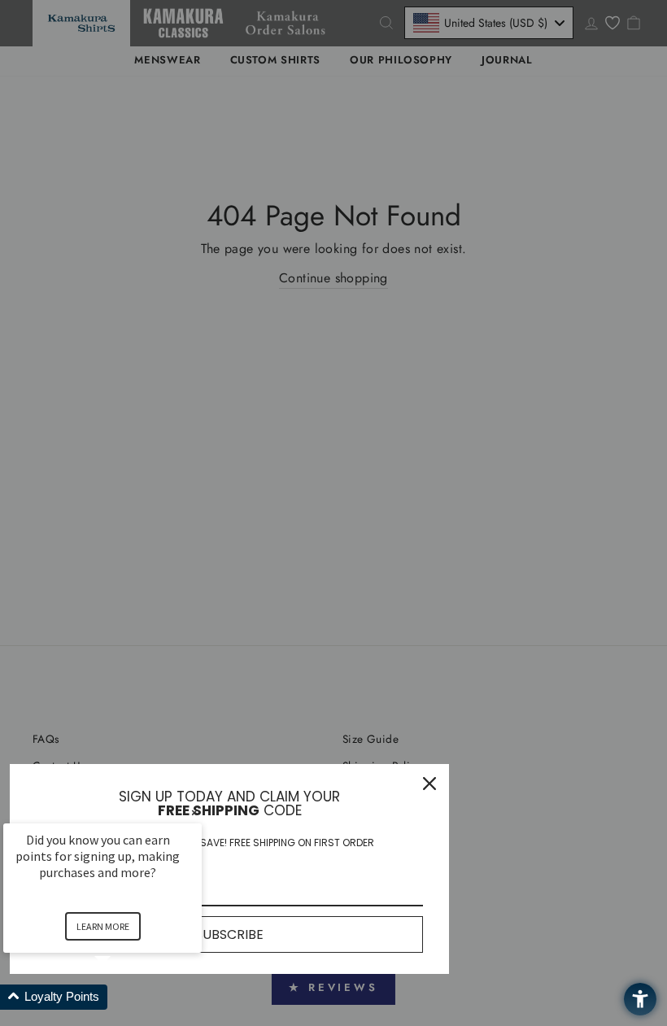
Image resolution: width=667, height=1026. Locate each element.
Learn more (102, 926)
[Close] (429, 783)
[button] (122, 997)
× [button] (194, 812)
